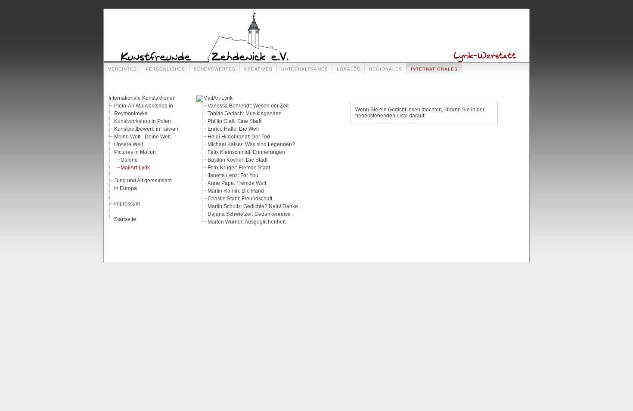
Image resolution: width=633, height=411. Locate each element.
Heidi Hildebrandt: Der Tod (239, 137)
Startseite (125, 219)
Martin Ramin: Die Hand (236, 191)
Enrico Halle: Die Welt (233, 129)
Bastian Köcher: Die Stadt (237, 160)
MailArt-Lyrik (135, 168)
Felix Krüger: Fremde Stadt (239, 168)
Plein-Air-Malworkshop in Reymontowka (143, 110)
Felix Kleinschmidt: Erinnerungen (246, 152)
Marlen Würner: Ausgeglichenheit (246, 222)
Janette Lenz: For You (233, 175)
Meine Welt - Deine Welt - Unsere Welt (144, 140)
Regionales (385, 69)
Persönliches (165, 69)
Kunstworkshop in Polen (142, 121)
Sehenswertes (215, 69)
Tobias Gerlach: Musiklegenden (245, 113)
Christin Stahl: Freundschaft (240, 199)
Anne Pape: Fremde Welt (237, 183)
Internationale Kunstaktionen (142, 98)
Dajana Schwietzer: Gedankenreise (249, 214)
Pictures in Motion (135, 152)
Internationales (434, 69)
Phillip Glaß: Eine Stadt (234, 121)
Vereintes (122, 69)
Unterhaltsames (304, 69)
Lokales (348, 69)
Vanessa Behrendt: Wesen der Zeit (248, 106)
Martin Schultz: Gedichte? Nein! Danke (253, 206)
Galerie (129, 160)
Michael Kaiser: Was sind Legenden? (251, 144)
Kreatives (258, 69)
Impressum (127, 204)
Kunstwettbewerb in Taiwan (146, 129)
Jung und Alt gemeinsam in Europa (143, 184)
